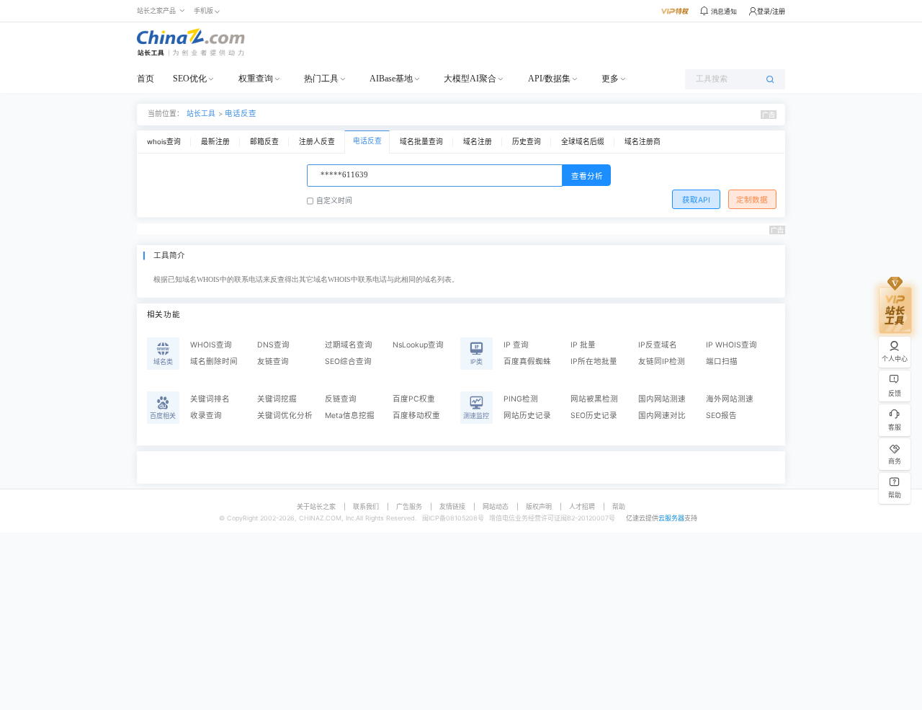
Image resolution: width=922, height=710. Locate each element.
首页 (145, 79)
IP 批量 (583, 345)
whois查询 (164, 142)
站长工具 (201, 113)
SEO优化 (190, 79)
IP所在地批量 (593, 361)
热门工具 (321, 79)
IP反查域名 (657, 345)
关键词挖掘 (277, 399)
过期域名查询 (348, 345)
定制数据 (752, 200)
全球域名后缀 (582, 142)
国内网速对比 (662, 415)
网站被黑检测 (594, 399)
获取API (696, 200)
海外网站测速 (729, 399)
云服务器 (671, 518)
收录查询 (206, 415)
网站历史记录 (527, 415)
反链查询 (341, 399)
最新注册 (215, 142)
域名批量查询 (421, 142)
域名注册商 (643, 142)
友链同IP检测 (661, 361)
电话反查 (240, 113)
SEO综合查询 (348, 361)
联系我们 (366, 506)
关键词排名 (210, 399)
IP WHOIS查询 (731, 345)
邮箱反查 (264, 142)
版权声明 (539, 506)
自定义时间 (334, 201)
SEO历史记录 (593, 415)
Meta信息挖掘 (350, 415)
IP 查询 (516, 345)
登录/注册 (771, 11)
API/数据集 (549, 79)
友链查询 (273, 361)
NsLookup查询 (418, 345)
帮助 (618, 506)
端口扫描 (722, 361)
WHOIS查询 (211, 345)
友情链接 (452, 506)
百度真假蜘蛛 (527, 361)
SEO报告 (721, 415)
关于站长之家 (316, 506)
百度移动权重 (416, 415)
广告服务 (409, 506)
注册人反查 (317, 142)
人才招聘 (582, 506)
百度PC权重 (414, 399)
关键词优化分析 (285, 415)
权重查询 (255, 79)
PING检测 (520, 399)
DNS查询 (273, 345)
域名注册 (477, 142)
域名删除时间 (214, 361)
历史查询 (526, 142)
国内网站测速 (662, 399)
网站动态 (496, 506)
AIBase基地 (391, 79)
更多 (610, 79)
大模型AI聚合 (470, 79)
